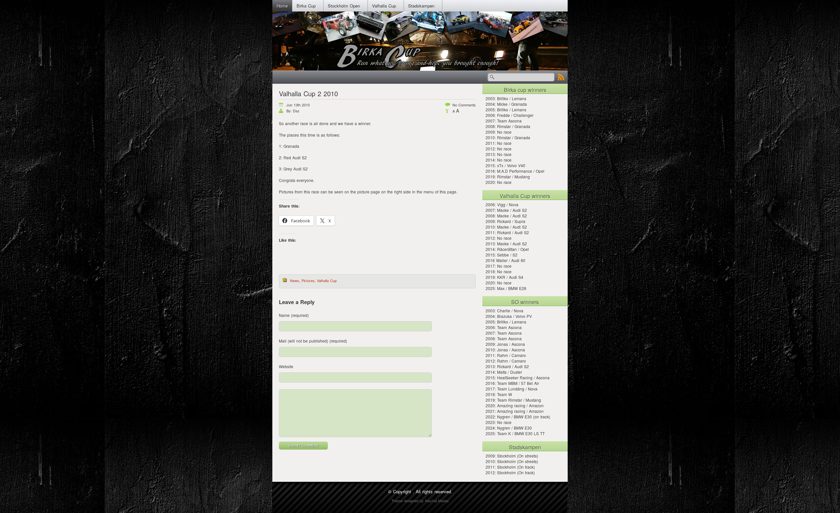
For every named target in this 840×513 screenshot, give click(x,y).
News (294, 280)
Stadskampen (421, 6)
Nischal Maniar (437, 500)
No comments (464, 104)
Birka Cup (306, 6)
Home (282, 6)
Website (286, 366)
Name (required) (294, 315)
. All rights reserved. (432, 491)
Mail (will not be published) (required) (313, 341)
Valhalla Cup (384, 6)
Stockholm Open (344, 6)
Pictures (308, 280)
